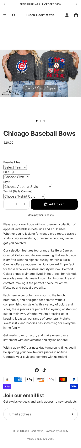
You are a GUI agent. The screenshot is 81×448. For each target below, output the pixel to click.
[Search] (13, 15)
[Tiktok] (44, 370)
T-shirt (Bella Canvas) (17, 191)
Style (6, 181)
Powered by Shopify (56, 430)
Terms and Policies (40, 439)
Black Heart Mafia (32, 430)
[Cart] (76, 15)
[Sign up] (71, 414)
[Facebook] (36, 370)
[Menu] (5, 15)
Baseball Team (13, 162)
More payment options (41, 215)
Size (6, 172)
